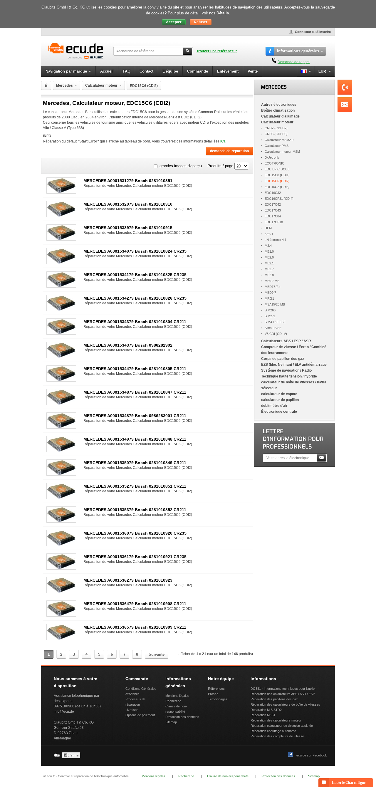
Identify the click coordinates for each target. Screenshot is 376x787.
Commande (197, 71)
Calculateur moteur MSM (282, 151)
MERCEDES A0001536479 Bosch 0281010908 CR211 (134, 603)
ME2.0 (269, 257)
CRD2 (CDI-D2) (276, 128)
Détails (222, 13)
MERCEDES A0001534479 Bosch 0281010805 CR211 (134, 368)
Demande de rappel (294, 62)
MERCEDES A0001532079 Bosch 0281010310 (127, 204)
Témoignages (217, 699)
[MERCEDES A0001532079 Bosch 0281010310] (61, 215)
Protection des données (182, 717)
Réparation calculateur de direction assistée (282, 725)
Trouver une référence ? (217, 51)
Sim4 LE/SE (273, 328)
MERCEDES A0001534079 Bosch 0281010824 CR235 (135, 251)
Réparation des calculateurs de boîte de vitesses (285, 704)
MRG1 (269, 298)
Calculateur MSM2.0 (279, 140)
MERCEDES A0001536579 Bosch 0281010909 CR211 (134, 627)
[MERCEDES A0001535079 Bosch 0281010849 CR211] (61, 474)
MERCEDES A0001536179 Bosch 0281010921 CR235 (135, 556)
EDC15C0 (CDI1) (277, 175)
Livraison (131, 710)
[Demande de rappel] (274, 62)
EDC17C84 (273, 216)
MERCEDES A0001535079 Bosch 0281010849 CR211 (134, 462)
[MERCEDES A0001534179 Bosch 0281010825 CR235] (61, 286)
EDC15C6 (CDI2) (277, 181)
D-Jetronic (272, 157)
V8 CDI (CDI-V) (276, 333)
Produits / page (220, 166)
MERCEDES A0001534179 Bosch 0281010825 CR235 (135, 274)
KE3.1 (269, 234)
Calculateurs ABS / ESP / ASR (286, 341)
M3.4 (268, 245)
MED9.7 (270, 292)
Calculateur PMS (276, 145)
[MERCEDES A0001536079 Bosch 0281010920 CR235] (61, 544)
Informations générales (298, 51)
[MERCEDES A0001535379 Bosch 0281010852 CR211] (61, 521)
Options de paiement (140, 715)
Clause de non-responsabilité (228, 776)
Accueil (107, 71)
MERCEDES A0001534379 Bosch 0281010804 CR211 (134, 321)
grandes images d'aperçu (181, 166)
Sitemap (171, 722)
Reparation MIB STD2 (266, 710)
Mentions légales (177, 695)
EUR (322, 71)
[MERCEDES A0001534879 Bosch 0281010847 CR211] (61, 403)
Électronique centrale (279, 412)
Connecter (303, 31)
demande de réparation (229, 151)
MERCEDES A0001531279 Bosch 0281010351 (127, 180)
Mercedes (64, 85)
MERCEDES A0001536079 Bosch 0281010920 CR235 (135, 533)
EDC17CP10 (274, 222)
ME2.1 (269, 263)
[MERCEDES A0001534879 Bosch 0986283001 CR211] (61, 427)
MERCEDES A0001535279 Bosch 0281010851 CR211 (134, 486)
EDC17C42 (273, 204)
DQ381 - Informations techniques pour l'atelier (283, 688)
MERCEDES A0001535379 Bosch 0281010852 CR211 (134, 509)
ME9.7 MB (272, 281)
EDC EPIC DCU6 (277, 169)
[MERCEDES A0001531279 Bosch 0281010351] (61, 192)
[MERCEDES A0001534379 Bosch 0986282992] (61, 356)
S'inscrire (323, 31)
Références (216, 688)
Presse (213, 694)
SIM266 (270, 310)
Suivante (156, 654)
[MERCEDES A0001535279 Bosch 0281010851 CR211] (61, 497)
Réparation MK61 (263, 715)
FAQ (126, 71)
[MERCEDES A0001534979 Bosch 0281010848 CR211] (61, 450)
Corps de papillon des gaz (282, 359)
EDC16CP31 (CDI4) (279, 198)
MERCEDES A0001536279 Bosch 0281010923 (127, 580)
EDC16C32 (273, 192)
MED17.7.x (273, 286)
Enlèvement (228, 71)
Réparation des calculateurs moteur (276, 720)
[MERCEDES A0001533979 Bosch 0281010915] (61, 239)
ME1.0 (269, 251)
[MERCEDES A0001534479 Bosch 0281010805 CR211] (61, 380)
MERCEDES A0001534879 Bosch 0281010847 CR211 (134, 392)
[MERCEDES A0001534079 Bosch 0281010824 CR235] (61, 262)
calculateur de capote (279, 394)
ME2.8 (269, 275)
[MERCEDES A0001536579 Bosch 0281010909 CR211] (61, 638)
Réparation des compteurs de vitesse (277, 736)
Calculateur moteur (101, 85)
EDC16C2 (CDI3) (277, 187)
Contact (146, 71)
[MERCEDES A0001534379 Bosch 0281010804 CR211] (61, 333)
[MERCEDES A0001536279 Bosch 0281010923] (61, 591)
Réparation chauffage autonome (273, 731)
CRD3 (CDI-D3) (276, 134)
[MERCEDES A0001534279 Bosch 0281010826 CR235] (61, 309)
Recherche (173, 701)
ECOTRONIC (274, 163)
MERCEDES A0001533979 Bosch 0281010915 (127, 227)
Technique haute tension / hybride (289, 376)
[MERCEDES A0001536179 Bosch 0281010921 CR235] (61, 568)
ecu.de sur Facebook (311, 755)
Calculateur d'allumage (280, 116)
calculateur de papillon (280, 400)
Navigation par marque (66, 71)
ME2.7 (269, 269)
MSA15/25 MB (275, 304)
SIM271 (270, 316)
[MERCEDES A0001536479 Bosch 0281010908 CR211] (61, 615)
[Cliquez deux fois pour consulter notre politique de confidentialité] (71, 757)
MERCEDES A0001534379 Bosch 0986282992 (127, 345)
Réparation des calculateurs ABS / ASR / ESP (283, 694)
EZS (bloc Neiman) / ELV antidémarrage (294, 365)
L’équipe (170, 71)
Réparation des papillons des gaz (274, 699)
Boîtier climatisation (278, 110)
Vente (253, 71)
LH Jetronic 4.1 (275, 239)
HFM (268, 228)
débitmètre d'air (274, 406)
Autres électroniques (278, 105)
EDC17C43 (273, 210)
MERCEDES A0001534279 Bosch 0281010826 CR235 (135, 298)
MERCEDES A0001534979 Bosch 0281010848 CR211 (134, 439)
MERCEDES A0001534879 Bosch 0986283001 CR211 (134, 415)
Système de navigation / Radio (286, 370)
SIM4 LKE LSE (275, 322)
